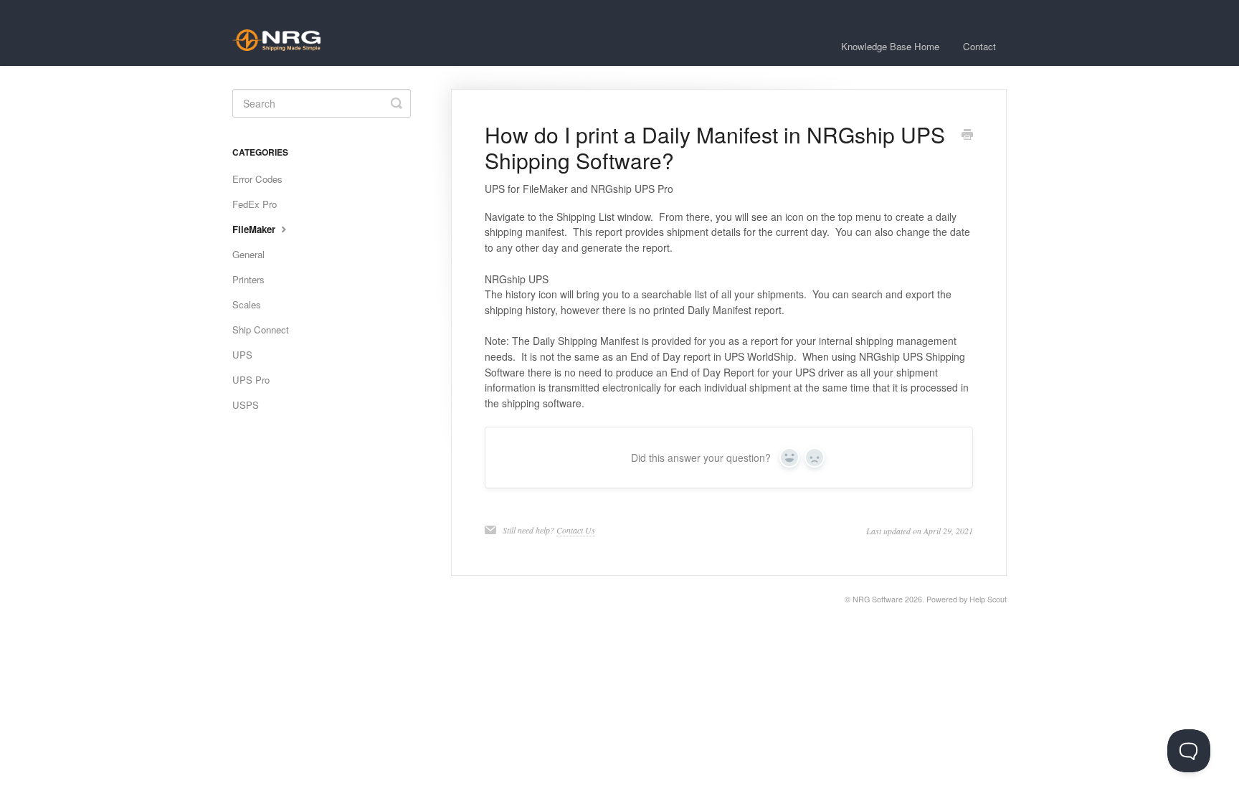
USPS (245, 405)
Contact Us (575, 530)
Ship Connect (260, 329)
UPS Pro (251, 380)
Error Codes (257, 179)
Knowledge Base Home (890, 46)
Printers (248, 279)
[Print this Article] (967, 135)
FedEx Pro (254, 204)
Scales (246, 304)
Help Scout (988, 599)
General (248, 254)
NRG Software (878, 599)
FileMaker (255, 229)
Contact (979, 46)
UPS (242, 354)
